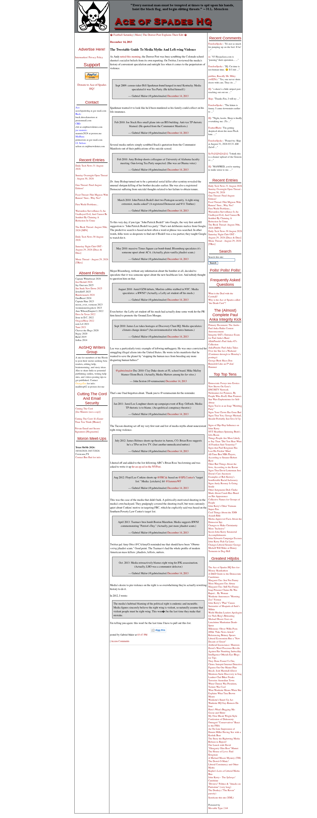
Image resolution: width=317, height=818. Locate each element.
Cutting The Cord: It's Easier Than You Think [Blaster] (89, 420)
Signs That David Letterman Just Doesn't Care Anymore (224, 472)
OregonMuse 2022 (84, 320)
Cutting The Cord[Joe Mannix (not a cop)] (87, 410)
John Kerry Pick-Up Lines (221, 541)
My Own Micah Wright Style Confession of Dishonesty (222, 717)
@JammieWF (173, 481)
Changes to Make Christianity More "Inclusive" (223, 527)
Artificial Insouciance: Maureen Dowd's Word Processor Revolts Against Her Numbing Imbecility (224, 648)
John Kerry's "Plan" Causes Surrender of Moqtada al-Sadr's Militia (224, 606)
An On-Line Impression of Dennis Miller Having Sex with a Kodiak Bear (224, 732)
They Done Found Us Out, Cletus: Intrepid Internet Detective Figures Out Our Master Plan (225, 664)
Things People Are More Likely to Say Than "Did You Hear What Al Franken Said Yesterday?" (225, 441)
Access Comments (120, 641)
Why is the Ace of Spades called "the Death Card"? (224, 301)
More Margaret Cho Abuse (221, 583)
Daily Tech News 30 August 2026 (225, 231)
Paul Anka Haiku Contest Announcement (220, 330)
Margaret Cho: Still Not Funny (223, 586)
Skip (210, 98)
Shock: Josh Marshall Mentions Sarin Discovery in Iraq (225, 672)
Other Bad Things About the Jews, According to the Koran (223, 465)
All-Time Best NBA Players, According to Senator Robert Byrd (222, 457)
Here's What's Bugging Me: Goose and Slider (221, 711)
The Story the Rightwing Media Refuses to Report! (224, 740)
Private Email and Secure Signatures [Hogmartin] (87, 430)
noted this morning (130, 56)
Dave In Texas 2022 (85, 314)
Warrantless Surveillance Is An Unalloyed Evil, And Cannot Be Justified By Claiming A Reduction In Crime (91, 215)
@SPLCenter (185, 477)
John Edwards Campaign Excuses (225, 538)
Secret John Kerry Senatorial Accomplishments (222, 533)
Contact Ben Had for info (88, 457)
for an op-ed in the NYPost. (146, 466)
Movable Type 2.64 (218, 808)
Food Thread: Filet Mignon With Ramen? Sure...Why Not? (91, 196)
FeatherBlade (214, 127)
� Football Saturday (121, 35)
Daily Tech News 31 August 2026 (225, 185)
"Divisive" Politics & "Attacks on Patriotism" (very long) (224, 785)
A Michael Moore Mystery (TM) (224, 757)
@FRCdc (162, 477)
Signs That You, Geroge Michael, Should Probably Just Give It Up (225, 417)
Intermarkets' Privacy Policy (89, 57)
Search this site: (216, 256)
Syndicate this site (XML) (221, 797)
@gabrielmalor (124, 370)
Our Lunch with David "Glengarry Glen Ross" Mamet (223, 746)
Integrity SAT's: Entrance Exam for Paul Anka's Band (224, 336)
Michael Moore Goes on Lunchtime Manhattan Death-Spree (223, 622)
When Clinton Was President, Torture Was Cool (222, 685)
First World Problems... (86, 204)
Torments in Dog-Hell (219, 551)
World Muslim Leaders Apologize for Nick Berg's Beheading (225, 614)
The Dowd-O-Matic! (218, 761)
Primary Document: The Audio (223, 325)
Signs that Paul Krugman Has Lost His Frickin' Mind (222, 449)
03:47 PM (142, 634)
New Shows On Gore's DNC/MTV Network (219, 388)
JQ (209, 88)
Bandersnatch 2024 (85, 294)
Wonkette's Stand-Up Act (220, 699)
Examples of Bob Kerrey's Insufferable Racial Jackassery (223, 478)
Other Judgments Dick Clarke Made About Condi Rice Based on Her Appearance (223, 493)
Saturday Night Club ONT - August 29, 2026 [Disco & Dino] (89, 249)
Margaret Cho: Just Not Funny (223, 580)
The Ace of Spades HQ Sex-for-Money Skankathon (224, 569)
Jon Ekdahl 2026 (84, 281)
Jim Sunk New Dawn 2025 (88, 288)
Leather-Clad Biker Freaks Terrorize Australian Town (221, 678)
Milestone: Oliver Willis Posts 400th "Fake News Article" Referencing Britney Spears (222, 632)
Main (138, 35)
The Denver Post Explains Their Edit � (165, 35)
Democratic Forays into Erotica (223, 383)
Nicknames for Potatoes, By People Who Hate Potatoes (224, 394)
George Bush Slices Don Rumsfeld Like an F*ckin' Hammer (221, 364)
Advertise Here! (91, 49)
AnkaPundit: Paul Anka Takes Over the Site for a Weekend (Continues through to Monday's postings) (224, 352)
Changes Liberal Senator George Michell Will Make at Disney (224, 546)
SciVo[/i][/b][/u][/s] (218, 153)
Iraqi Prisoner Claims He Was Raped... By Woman (222, 591)
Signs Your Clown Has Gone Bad (224, 412)
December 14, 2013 (177, 96)
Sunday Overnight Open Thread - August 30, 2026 (91, 177)
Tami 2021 (80, 327)
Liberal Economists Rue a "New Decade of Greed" (224, 640)
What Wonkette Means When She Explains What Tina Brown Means (224, 693)
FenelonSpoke (215, 43)
